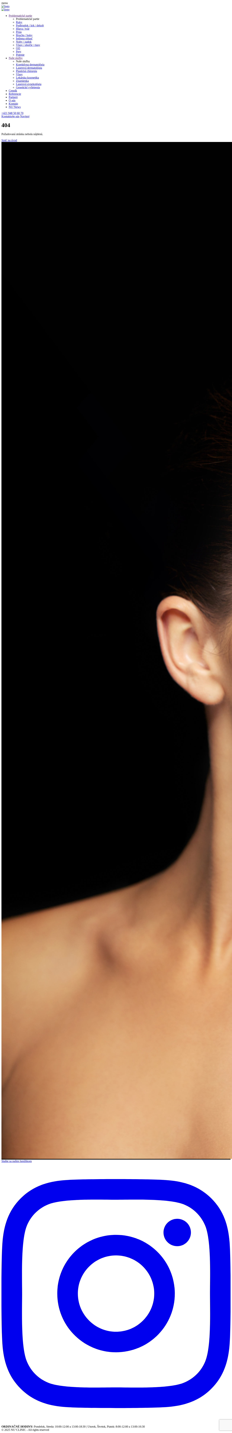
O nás (12, 100)
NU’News (15, 106)
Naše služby (16, 58)
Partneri (13, 97)
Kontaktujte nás (10, 116)
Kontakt (13, 103)
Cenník (13, 90)
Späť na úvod (9, 140)
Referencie (15, 93)
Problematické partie (20, 15)
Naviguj (24, 116)
